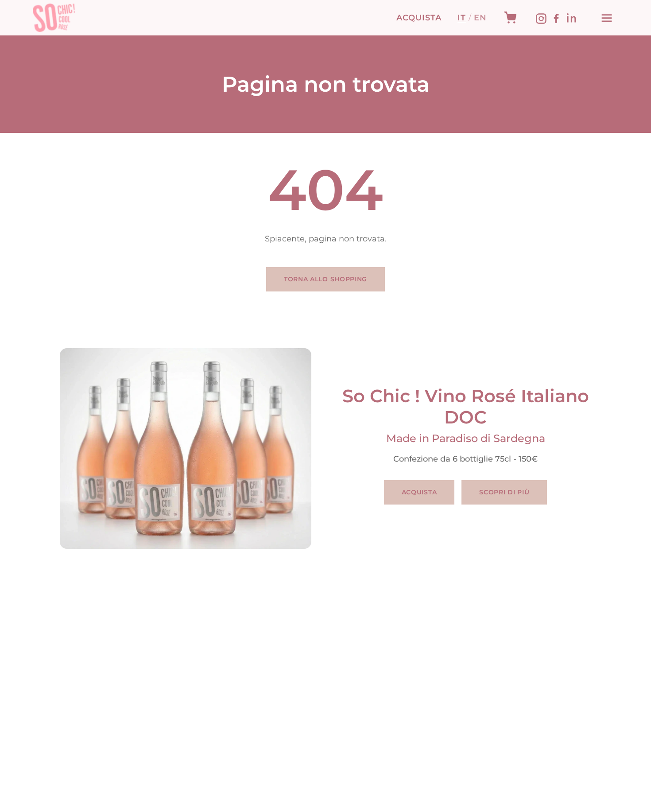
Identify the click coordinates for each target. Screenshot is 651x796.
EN (480, 18)
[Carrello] (510, 17)
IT (461, 18)
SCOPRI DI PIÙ (504, 492)
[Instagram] (541, 17)
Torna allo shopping (325, 279)
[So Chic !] (54, 17)
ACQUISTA (419, 18)
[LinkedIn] (571, 17)
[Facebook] (556, 17)
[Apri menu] (607, 18)
